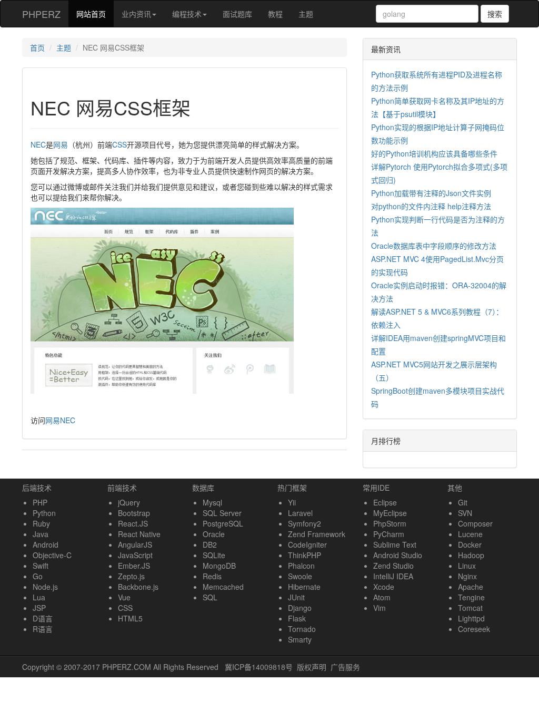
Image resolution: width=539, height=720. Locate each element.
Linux (467, 565)
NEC (38, 144)
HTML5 (130, 618)
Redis (212, 576)
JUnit (296, 597)
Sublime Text (394, 544)
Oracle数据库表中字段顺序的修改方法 (433, 245)
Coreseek (474, 629)
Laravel (300, 513)
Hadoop (471, 555)
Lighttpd (471, 618)
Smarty (300, 639)
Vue (124, 597)
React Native (139, 534)
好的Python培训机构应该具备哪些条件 (434, 153)
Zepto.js (131, 576)
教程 (275, 13)
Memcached (223, 586)
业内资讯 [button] (136, 13)
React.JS (133, 523)
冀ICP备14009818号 (259, 666)
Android (45, 544)
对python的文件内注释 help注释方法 (431, 206)
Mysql (212, 502)
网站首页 (95, 13)
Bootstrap (134, 513)
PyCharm (388, 534)
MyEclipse (390, 513)
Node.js (45, 586)
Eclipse (385, 502)
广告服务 (345, 666)
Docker (470, 544)
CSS (119, 144)
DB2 (210, 544)
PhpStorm (389, 523)
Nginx (467, 576)
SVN (465, 513)
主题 (305, 13)
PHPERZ (41, 14)
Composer (475, 523)
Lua (39, 597)
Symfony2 (304, 523)
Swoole (300, 576)
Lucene (470, 534)
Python (44, 513)
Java (40, 534)
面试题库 (237, 13)
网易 (60, 144)
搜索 (494, 13)
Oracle (214, 534)
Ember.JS (134, 565)
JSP (39, 607)
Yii (292, 502)
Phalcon (301, 565)
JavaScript (135, 555)
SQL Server (222, 513)
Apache (470, 586)
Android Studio (397, 555)
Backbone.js (138, 586)
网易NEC (60, 420)
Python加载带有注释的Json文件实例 (431, 193)
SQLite (214, 555)
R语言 (43, 629)
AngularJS (135, 544)
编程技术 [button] (187, 13)
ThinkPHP (304, 555)
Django (300, 607)
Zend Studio (393, 565)
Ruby (41, 523)
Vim (379, 607)
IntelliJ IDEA (393, 576)
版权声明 (311, 666)
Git (462, 502)
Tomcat (470, 607)
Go (38, 576)
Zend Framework (316, 534)
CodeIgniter (307, 544)
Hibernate (304, 586)
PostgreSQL (223, 523)
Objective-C (52, 555)
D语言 (43, 618)
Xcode (383, 586)
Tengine (471, 597)
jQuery (129, 502)
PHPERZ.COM (126, 666)
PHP (40, 502)
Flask (297, 618)
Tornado (302, 629)
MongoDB (219, 565)
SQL (210, 597)
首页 (37, 47)
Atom (382, 597)
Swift (40, 565)
